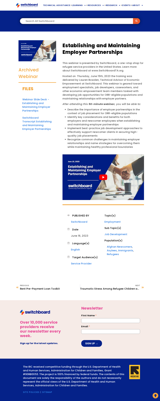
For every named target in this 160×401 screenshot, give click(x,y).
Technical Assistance (56, 5)
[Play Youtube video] (103, 177)
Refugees (113, 254)
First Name (89, 316)
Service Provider (81, 263)
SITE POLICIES (31, 392)
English (75, 249)
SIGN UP (90, 343)
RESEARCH (111, 5)
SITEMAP (47, 392)
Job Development (115, 234)
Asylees (112, 250)
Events (126, 5)
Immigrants (125, 250)
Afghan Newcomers (119, 246)
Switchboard (79, 222)
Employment (112, 222)
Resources (94, 5)
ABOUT (136, 5)
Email (85, 326)
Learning (77, 5)
